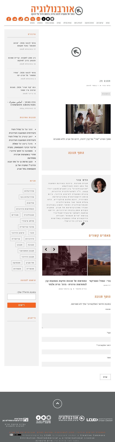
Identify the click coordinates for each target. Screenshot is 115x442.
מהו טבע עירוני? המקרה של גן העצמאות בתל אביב (22, 165)
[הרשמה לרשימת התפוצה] (27, 18)
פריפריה (16, 239)
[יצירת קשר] (21, 18)
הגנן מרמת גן (26, 161)
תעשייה (30, 269)
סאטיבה (28, 151)
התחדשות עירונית (25, 209)
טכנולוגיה (29, 215)
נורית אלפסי (81, 289)
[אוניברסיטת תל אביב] (48, 20)
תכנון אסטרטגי (26, 251)
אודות (107, 23)
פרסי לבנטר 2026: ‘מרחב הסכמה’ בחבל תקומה (24, 44)
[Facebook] (9, 18)
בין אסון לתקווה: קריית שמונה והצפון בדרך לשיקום (22, 59)
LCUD (47, 435)
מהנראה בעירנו (49, 23)
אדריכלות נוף (27, 197)
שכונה (31, 245)
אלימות (30, 203)
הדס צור (107, 85)
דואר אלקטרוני (104, 345)
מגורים (15, 215)
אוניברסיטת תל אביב (22, 432)
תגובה (108, 309)
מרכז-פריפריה (27, 227)
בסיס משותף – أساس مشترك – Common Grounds (21, 103)
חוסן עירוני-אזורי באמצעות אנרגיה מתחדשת (22, 154)
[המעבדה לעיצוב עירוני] (38, 20)
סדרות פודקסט (89, 23)
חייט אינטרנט (44, 440)
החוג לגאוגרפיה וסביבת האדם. (55, 432)
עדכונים (32, 23)
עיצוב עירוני (18, 233)
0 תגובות (106, 94)
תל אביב (30, 263)
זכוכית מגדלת (67, 23)
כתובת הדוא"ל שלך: (26, 292)
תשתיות (17, 269)
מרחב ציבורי (28, 221)
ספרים (59, 23)
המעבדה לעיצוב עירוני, (90, 432)
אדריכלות (29, 191)
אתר (109, 358)
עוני (32, 233)
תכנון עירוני (28, 257)
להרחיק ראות (78, 23)
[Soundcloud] (15, 18)
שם (109, 333)
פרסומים (40, 23)
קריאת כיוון (100, 23)
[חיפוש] (33, 18)
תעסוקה (17, 263)
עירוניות (30, 239)
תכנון (19, 245)
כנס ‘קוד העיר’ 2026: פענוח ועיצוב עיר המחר (23, 88)
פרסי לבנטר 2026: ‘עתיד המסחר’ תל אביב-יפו (25, 74)
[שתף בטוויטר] (74, 163)
